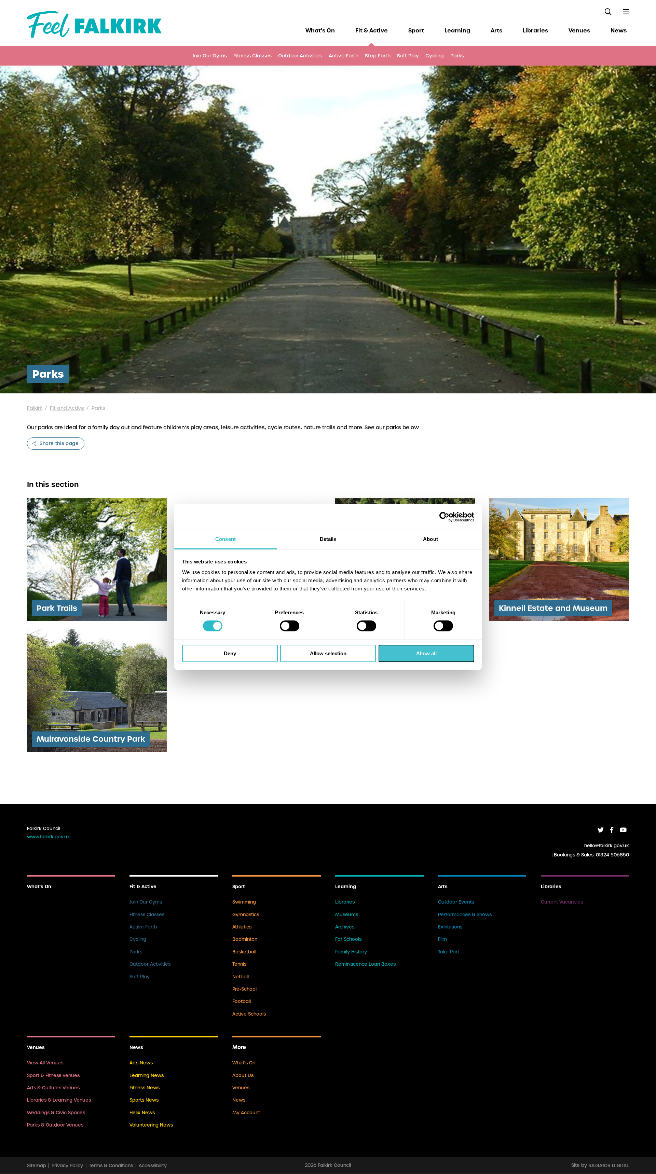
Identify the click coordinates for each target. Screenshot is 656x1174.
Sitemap (36, 1165)
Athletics (241, 927)
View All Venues (45, 1063)
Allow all (426, 653)
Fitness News (144, 1088)
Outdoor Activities (300, 56)
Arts (496, 30)
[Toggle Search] (608, 12)
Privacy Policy (67, 1165)
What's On (320, 30)
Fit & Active (371, 30)
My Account (246, 1113)
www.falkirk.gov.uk (48, 837)
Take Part (448, 952)
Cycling (434, 56)
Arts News (141, 1063)
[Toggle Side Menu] (625, 12)
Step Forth (378, 56)
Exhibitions (450, 927)
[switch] (289, 625)
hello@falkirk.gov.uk (606, 846)
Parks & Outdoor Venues (55, 1125)
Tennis (239, 964)
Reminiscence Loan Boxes (365, 964)
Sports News (144, 1100)
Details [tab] (328, 539)
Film (442, 939)
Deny (230, 653)
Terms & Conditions (111, 1165)
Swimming (244, 902)
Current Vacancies (562, 902)
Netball (240, 977)
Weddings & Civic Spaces (56, 1113)
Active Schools (249, 1014)
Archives (344, 927)
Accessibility (153, 1165)
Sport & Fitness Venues (53, 1075)
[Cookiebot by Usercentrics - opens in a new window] (444, 517)
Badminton (244, 939)
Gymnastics (245, 915)
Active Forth (343, 56)
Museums (346, 915)
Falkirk (34, 408)
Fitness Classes (252, 56)
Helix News (142, 1113)
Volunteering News (151, 1125)
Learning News (146, 1075)
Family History (351, 952)
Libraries (535, 30)
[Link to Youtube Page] (623, 830)
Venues (579, 30)
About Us (243, 1075)
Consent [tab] (225, 539)
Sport (416, 30)
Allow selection (328, 653)
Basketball (244, 952)
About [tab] (430, 539)
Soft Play (408, 56)
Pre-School (244, 989)
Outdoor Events (456, 902)
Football (241, 1001)
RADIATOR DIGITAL (608, 1165)
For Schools (348, 939)
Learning (457, 30)
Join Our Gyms (209, 56)
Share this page (58, 443)
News (619, 30)
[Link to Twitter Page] (601, 830)
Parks (457, 56)
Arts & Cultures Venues (53, 1088)
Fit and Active (67, 408)
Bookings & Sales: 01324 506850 (591, 855)
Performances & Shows (465, 915)
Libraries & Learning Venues (59, 1100)
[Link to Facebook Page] (611, 830)
